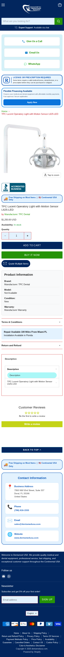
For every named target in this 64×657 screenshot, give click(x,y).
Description (11, 359)
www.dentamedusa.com (26, 538)
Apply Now (32, 102)
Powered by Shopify (32, 652)
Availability (49, 639)
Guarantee (7, 642)
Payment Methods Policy (17, 639)
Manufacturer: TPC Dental (17, 214)
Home (4, 111)
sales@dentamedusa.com (27, 524)
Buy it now (32, 255)
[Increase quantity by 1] (27, 235)
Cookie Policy (52, 642)
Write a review (32, 424)
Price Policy (36, 639)
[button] (32, 375)
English (30, 613)
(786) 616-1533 (21, 510)
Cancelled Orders (22, 642)
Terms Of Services (51, 636)
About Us (26, 633)
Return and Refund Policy (13, 636)
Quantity (5, 229)
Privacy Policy (33, 636)
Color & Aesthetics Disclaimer (32, 645)
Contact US (38, 642)
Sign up (47, 599)
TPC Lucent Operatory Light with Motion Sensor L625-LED (30, 382)
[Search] (58, 21)
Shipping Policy (40, 633)
